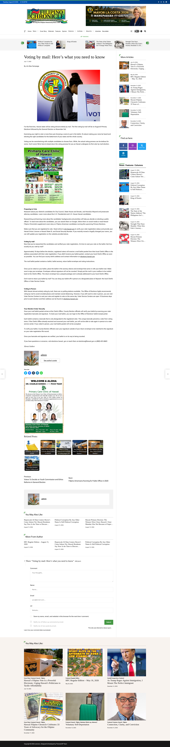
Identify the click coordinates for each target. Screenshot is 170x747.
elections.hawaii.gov (87, 256)
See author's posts (50, 360)
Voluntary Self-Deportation (136, 113)
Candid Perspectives (113, 678)
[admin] (33, 499)
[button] (22, 42)
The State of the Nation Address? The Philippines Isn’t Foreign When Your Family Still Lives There (104, 44)
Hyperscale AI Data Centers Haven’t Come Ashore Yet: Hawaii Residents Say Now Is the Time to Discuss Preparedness (37, 523)
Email (32, 596)
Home (29, 31)
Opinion (64, 31)
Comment (33, 568)
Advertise (98, 31)
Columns (71, 31)
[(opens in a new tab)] (124, 78)
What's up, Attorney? (91, 722)
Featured (33, 678)
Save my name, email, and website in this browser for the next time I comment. (61, 616)
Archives (79, 31)
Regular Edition (75, 678)
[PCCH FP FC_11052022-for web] (44, 149)
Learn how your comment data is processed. (37, 630)
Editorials (51, 31)
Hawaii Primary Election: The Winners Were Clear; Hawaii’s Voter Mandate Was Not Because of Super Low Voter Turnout (98, 523)
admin (44, 355)
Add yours (78, 561)
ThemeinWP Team (61, 744)
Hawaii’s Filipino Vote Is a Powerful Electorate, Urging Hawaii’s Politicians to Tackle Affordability (138, 69)
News (34, 31)
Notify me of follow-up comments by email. (49, 622)
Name (32, 585)
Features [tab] (129, 165)
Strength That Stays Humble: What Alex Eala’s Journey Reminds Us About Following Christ (134, 44)
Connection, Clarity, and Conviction (138, 124)
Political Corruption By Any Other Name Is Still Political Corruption (45, 43)
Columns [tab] (138, 165)
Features (58, 31)
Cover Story (43, 31)
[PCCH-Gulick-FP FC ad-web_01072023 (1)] (44, 379)
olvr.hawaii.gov (69, 229)
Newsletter (105, 31)
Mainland (82, 722)
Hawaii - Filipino (40, 678)
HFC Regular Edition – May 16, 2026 (138, 78)
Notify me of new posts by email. (45, 626)
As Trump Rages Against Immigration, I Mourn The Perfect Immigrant (138, 91)
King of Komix (72, 42)
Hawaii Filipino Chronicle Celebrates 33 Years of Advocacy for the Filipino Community (138, 104)
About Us (89, 31)
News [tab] (121, 165)
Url (31, 606)
